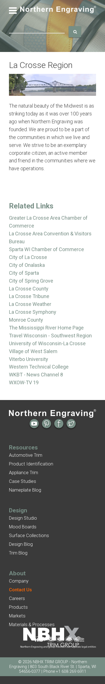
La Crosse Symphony (32, 312)
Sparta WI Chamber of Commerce (46, 249)
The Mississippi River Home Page (46, 328)
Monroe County (26, 320)
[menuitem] (20, 589)
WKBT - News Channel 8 (36, 375)
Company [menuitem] (19, 581)
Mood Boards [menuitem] (22, 527)
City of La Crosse (28, 257)
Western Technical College (39, 367)
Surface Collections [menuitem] (29, 535)
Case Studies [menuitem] (22, 481)
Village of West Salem (33, 351)
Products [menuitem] (18, 607)
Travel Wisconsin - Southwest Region (50, 335)
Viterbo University (28, 359)
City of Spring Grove (31, 281)
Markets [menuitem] (17, 616)
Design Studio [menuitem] (23, 518)
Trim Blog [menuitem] (18, 553)
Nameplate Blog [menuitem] (25, 490)
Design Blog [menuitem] (21, 544)
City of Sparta (24, 273)
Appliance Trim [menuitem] (23, 472)
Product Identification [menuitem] (31, 464)
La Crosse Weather (30, 304)
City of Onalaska (27, 265)
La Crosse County (28, 289)
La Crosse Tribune (29, 296)
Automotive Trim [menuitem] (25, 455)
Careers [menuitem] (17, 598)
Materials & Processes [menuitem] (32, 624)
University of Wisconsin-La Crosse (47, 343)
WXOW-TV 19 (24, 382)
